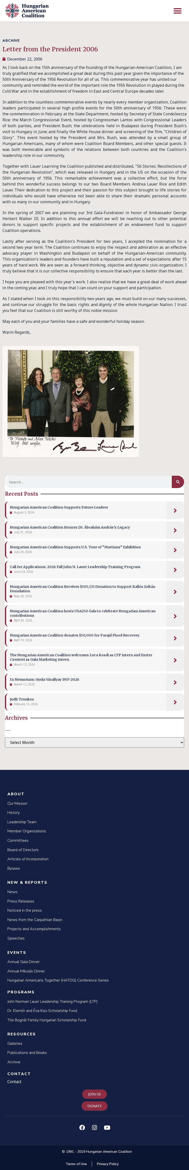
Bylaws (13, 868)
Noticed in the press (24, 910)
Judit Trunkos (22, 699)
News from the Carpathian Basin (34, 920)
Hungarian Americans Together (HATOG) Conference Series (58, 980)
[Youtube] (107, 1127)
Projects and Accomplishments (34, 929)
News (12, 892)
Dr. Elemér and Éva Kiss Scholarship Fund (42, 1010)
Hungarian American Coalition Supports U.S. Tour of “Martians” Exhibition (75, 547)
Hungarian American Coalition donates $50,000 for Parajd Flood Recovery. (75, 635)
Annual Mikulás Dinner (26, 971)
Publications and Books (27, 1052)
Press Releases (20, 901)
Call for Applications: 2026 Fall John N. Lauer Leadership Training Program (75, 567)
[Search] (178, 482)
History (13, 812)
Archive (13, 1062)
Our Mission (17, 803)
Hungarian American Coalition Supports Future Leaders (59, 507)
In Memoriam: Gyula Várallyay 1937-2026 (44, 679)
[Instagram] (94, 1127)
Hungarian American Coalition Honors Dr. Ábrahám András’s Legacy (70, 527)
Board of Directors (23, 850)
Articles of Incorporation (27, 859)
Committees (18, 840)
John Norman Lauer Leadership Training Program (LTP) (52, 1001)
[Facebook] (82, 1127)
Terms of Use (76, 1164)
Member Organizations (26, 831)
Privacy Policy (108, 1164)
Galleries (14, 1043)
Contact (19, 1074)
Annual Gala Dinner (23, 962)
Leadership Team (21, 822)
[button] (177, 10)
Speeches (16, 938)
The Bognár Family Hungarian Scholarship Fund (46, 1020)
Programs (21, 992)
